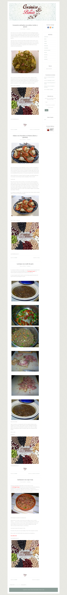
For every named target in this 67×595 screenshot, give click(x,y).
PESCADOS (45, 54)
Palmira (45, 82)
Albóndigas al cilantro (51, 80)
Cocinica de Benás (33, 6)
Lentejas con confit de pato (25, 264)
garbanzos (38, 579)
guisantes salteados (37, 129)
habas (39, 257)
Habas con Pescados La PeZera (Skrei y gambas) (25, 136)
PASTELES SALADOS (47, 50)
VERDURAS (45, 59)
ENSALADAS (46, 45)
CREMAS (45, 43)
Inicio (45, 119)
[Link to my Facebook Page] (48, 28)
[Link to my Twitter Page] (52, 28)
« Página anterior (12, 584)
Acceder (43, 589)
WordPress (40, 589)
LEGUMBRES (15, 129)
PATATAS (45, 52)
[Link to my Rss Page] (50, 28)
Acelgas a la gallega (50, 89)
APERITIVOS (46, 36)
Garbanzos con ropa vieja (25, 480)
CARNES (45, 41)
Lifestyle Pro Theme (30, 589)
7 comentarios (28, 139)
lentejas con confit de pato (36, 473)
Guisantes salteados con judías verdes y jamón (25, 26)
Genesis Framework (36, 589)
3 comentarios (28, 266)
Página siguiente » (23, 584)
